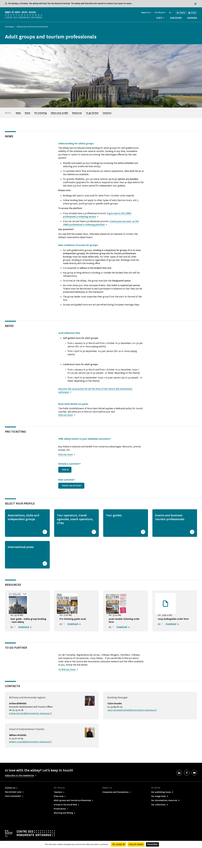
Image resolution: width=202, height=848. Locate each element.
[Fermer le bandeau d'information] (195, 3)
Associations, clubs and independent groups (23, 517)
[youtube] (194, 772)
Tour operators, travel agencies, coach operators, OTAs (75, 519)
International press (21, 547)
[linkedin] (179, 772)
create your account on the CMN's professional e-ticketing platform (101, 223)
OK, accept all (118, 844)
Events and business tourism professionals (169, 517)
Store (193, 13)
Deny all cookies (136, 844)
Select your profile (59, 113)
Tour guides (114, 515)
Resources (77, 113)
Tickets (182, 13)
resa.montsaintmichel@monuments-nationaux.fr (132, 710)
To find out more (67, 669)
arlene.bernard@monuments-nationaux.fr (30, 713)
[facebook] (186, 772)
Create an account (72, 485)
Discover (176, 18)
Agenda (192, 18)
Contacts (107, 113)
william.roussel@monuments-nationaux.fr (30, 741)
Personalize (152, 844)
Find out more (65, 415)
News (18, 113)
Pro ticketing (40, 113)
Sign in (65, 469)
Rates (27, 113)
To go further (92, 113)
